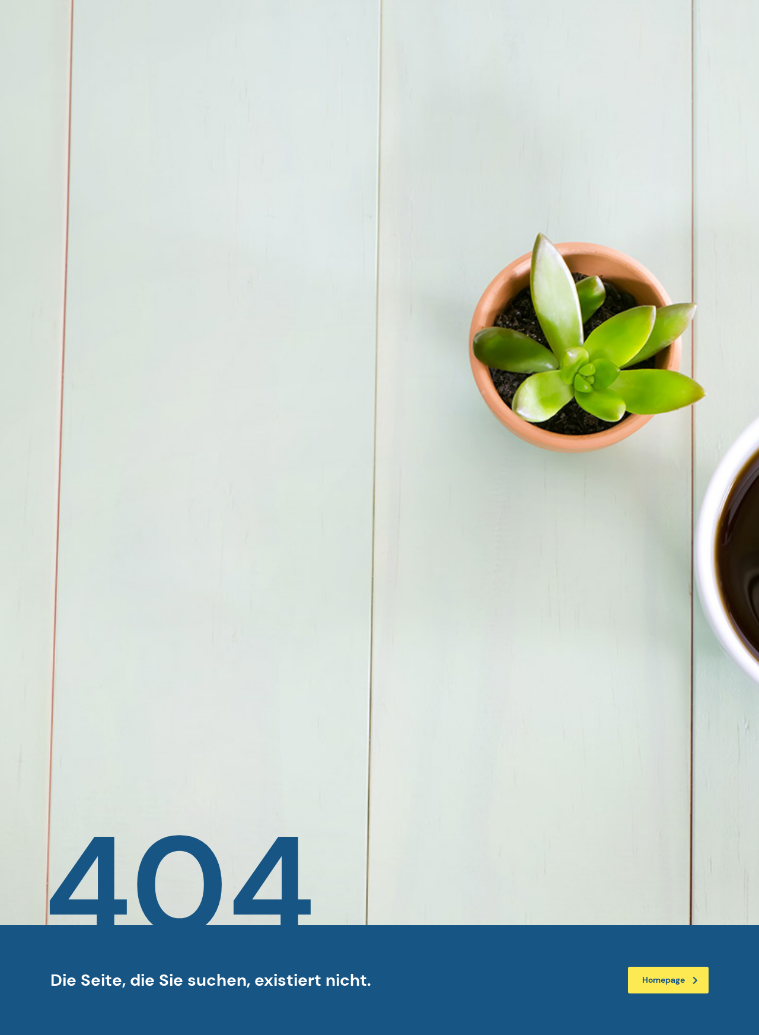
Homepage (663, 979)
